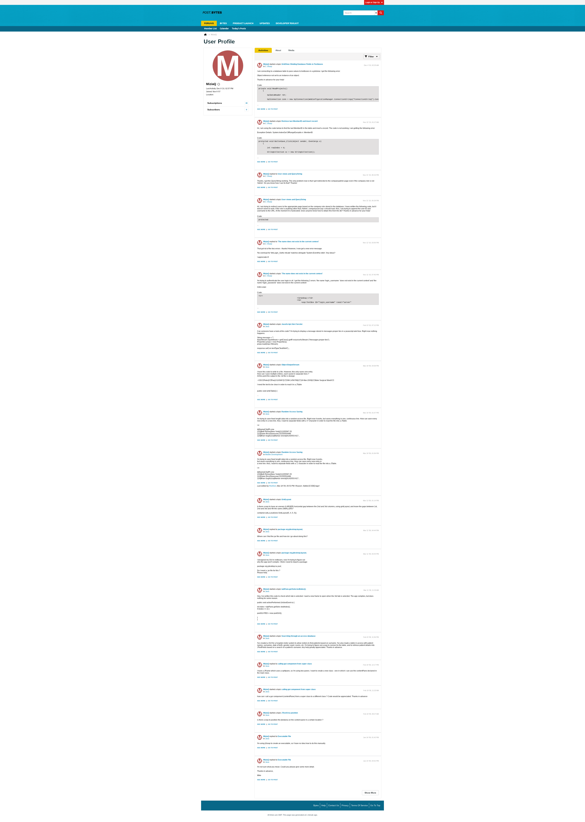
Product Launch (243, 23)
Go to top (375, 805)
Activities (263, 50)
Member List (210, 28)
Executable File (284, 736)
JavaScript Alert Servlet (292, 324)
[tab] (263, 50)
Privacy (345, 805)
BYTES (223, 23)
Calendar (224, 28)
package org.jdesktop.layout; (290, 529)
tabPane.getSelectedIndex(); (294, 589)
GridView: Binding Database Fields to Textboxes (302, 64)
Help (323, 805)
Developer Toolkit (287, 23)
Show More (370, 793)
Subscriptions (214, 103)
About (278, 50)
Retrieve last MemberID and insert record (299, 121)
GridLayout (286, 499)
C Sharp (268, 66)
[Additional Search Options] (376, 12)
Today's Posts (239, 28)
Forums (209, 23)
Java (267, 326)
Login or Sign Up (372, 2)
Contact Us (333, 805)
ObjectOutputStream (290, 365)
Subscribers (213, 109)
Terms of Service (359, 805)
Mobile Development (273, 454)
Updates (265, 23)
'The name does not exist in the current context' (298, 242)
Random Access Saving (292, 412)
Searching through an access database (299, 636)
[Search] (381, 12)
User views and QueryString (290, 174)
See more (261, 109)
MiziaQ (266, 64)
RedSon (272, 486)
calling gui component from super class (295, 664)
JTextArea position (290, 713)
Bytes (316, 805)
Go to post (273, 109)
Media (291, 50)
